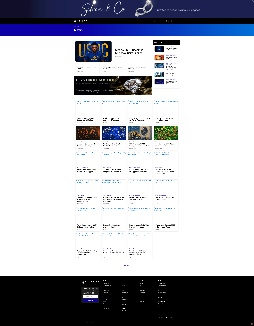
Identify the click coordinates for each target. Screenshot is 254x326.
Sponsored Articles (162, 285)
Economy (135, 248)
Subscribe (90, 300)
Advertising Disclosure (108, 317)
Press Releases (161, 283)
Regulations (105, 292)
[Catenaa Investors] (90, 282)
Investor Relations (162, 292)
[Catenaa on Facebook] (166, 318)
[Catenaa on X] (159, 318)
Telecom (123, 302)
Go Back (78, 26)
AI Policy (100, 317)
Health (123, 290)
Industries (147, 21)
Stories (104, 303)
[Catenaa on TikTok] (164, 318)
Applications (142, 290)
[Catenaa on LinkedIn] (169, 318)
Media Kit (160, 297)
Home (133, 21)
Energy (160, 167)
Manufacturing (125, 292)
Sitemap (160, 306)
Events (159, 287)
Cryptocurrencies (173, 55)
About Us (142, 301)
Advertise (160, 295)
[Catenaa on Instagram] (171, 318)
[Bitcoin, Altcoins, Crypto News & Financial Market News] (81, 21)
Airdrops (160, 290)
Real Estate (124, 295)
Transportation (125, 304)
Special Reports (106, 290)
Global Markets (106, 283)
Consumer (124, 283)
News (116, 46)
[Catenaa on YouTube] (162, 318)
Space (123, 297)
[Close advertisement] (253, 1)
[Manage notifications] (252, 324)
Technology (124, 299)
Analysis (105, 306)
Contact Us (160, 303)
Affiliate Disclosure (118, 317)
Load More (127, 265)
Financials (109, 248)
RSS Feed (124, 310)
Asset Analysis (106, 308)
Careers (141, 306)
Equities (171, 46)
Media (154, 21)
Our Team (142, 303)
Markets (140, 21)
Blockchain (142, 287)
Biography (142, 283)
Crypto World (143, 292)
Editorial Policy (95, 317)
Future (141, 295)
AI (140, 285)
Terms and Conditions (85, 317)
